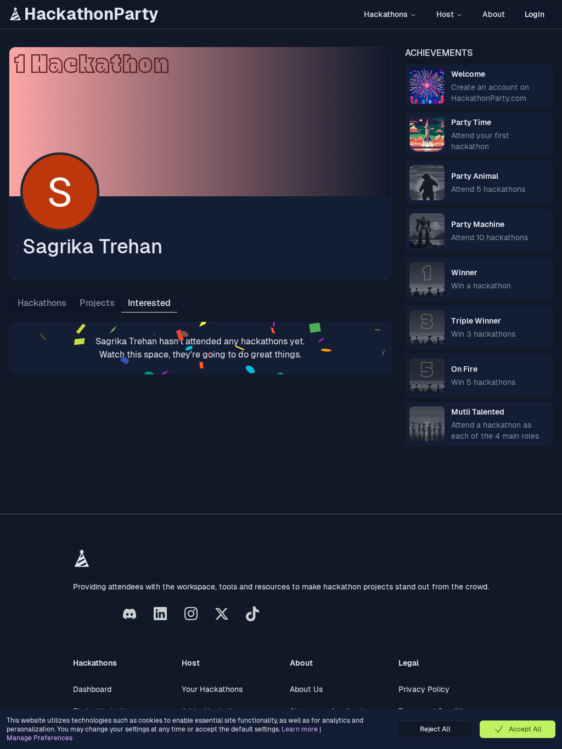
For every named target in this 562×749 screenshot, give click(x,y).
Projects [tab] (97, 303)
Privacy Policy (423, 689)
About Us (306, 689)
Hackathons (386, 14)
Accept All (525, 729)
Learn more (300, 729)
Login (534, 14)
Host (445, 14)
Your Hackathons (212, 689)
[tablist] (94, 303)
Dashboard (92, 689)
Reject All (435, 729)
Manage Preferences (39, 738)
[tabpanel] (200, 348)
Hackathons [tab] (42, 303)
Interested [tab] (149, 303)
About (493, 14)
